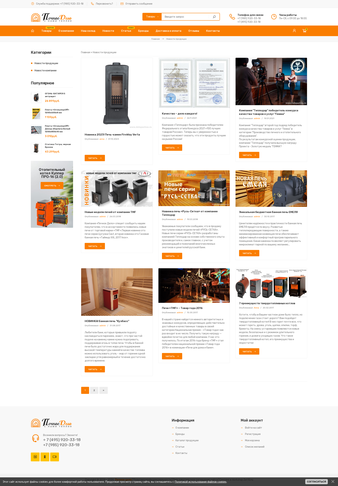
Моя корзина (252, 440)
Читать (93, 158)
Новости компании (46, 70)
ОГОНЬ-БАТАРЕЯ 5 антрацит (55, 95)
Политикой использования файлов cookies (200, 481)
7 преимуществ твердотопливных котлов (267, 303)
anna (101, 139)
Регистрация (253, 434)
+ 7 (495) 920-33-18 (62, 439)
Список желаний (254, 446)
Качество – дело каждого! (179, 113)
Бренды (180, 434)
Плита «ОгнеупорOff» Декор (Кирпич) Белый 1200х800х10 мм (57, 129)
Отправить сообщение (139, 3)
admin (180, 118)
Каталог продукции (187, 440)
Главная (155, 39)
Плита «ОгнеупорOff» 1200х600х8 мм (57, 111)
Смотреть (50, 185)
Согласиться (316, 481)
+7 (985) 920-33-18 (71, 3)
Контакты (181, 453)
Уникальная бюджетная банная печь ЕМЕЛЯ (268, 212)
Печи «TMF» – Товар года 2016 (182, 308)
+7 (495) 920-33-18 (249, 21)
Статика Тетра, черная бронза (58, 145)
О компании (182, 427)
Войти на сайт (253, 427)
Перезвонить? (104, 3)
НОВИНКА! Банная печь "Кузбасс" (107, 321)
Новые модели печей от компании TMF (110, 212)
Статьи (180, 446)
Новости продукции (46, 63)
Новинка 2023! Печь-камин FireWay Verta (112, 134)
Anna (256, 308)
